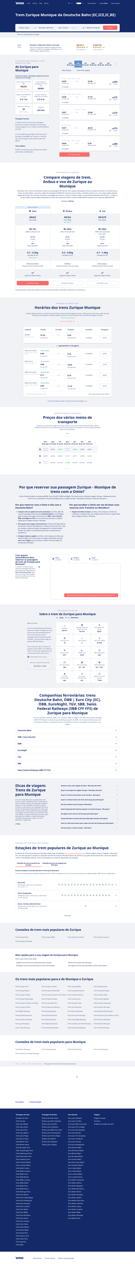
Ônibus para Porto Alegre (51, 1136)
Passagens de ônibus (49, 1115)
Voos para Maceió (74, 1133)
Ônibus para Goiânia (49, 1145)
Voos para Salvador (75, 1118)
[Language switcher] (80, 3)
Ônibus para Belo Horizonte (52, 1130)
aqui (85, 401)
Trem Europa (20, 1121)
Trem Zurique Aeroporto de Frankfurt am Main (57, 995)
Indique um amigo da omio (104, 1124)
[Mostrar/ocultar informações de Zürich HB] (116, 885)
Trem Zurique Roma (100, 987)
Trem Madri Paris (22, 1174)
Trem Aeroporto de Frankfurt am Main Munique (110, 1015)
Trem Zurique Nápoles (101, 999)
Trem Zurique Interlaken (23, 941)
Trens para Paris (22, 1130)
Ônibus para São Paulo (50, 1118)
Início (17, 1064)
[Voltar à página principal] (21, 3)
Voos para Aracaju (74, 1142)
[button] (63, 27)
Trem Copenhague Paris (24, 1150)
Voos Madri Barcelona (76, 1189)
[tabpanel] (85, 581)
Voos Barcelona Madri (76, 1150)
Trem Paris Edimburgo (24, 1201)
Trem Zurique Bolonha (49, 1003)
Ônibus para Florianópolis (51, 1133)
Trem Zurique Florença (49, 999)
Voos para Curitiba (74, 1121)
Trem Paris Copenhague (24, 1198)
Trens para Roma (22, 1127)
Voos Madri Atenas (75, 1183)
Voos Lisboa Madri (74, 1168)
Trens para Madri (22, 1124)
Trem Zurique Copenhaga (24, 999)
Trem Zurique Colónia (22, 1007)
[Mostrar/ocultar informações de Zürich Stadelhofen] (116, 895)
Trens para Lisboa (22, 1139)
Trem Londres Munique (102, 1007)
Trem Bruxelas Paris (23, 1148)
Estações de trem (22, 1118)
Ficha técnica (37, 1258)
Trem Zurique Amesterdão (50, 991)
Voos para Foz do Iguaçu (77, 1136)
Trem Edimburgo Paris (24, 1153)
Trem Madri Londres (23, 1171)
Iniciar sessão (115, 3)
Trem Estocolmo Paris (24, 1156)
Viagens (97, 1115)
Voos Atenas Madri (75, 1148)
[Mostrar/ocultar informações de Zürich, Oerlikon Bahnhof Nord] (116, 906)
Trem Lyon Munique (22, 1024)
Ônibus (35, 3)
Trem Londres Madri (23, 1165)
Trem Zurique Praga (74, 1003)
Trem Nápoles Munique (49, 1024)
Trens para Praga (22, 1136)
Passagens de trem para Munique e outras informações (35, 966)
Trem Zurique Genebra (75, 995)
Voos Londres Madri (75, 1174)
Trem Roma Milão (22, 1230)
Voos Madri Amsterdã (76, 1180)
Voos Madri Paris (74, 1218)
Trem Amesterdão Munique (103, 1011)
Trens (28, 3)
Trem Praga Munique (22, 1028)
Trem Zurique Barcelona (76, 991)
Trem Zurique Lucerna (101, 937)
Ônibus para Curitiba (49, 1124)
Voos (40, 3)
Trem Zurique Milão (48, 937)
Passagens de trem (23, 1115)
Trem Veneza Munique (49, 1015)
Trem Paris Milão (22, 1212)
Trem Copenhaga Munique (77, 1020)
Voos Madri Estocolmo (76, 1201)
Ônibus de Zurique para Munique (79, 963)
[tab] (66, 70)
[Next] (116, 64)
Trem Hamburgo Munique (77, 1028)
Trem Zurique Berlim (22, 991)
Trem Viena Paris (22, 1239)
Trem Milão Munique (22, 1011)
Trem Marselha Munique (49, 1028)
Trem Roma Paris (22, 1233)
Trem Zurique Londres (49, 987)
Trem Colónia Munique (101, 1028)
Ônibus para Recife (49, 1139)
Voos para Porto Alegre (76, 1127)
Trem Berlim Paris (22, 1142)
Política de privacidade (66, 1258)
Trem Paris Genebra (23, 1203)
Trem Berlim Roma (22, 1145)
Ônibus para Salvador (49, 1142)
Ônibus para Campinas (50, 1127)
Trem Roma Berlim (22, 1227)
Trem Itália (19, 1245)
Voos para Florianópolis (76, 1130)
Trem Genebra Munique (23, 1020)
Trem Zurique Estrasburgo (50, 1007)
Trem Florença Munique (102, 1020)
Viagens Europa (99, 1118)
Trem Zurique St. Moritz (76, 937)
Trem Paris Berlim (22, 1195)
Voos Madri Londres (75, 1209)
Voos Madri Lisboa (74, 1206)
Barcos (46, 3)
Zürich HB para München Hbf (75, 853)
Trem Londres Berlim (23, 1162)
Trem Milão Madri (22, 1183)
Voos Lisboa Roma (74, 1171)
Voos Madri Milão (74, 1212)
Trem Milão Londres (23, 1180)
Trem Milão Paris (22, 1186)
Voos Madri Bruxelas (75, 1195)
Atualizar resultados (66, 321)
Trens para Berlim (22, 1133)
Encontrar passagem (23, 89)
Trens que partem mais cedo (36, 394)
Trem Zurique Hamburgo (102, 1003)
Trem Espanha (21, 1242)
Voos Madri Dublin (74, 1198)
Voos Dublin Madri (74, 1159)
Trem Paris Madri (22, 1209)
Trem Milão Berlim (22, 1177)
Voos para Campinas (75, 1139)
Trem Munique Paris (23, 1192)
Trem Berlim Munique (75, 1011)
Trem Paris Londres (23, 1206)
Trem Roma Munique (48, 1011)
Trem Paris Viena (22, 1224)
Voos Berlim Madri (74, 1153)
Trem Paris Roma (22, 1218)
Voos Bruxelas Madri (75, 1156)
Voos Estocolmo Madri (76, 1162)
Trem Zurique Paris (22, 937)
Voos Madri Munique (75, 1215)
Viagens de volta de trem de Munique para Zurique (33, 963)
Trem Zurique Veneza (22, 995)
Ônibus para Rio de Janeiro (51, 1121)
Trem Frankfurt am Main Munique (79, 1024)
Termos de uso (50, 1258)
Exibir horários (23, 112)
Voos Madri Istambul (75, 1203)
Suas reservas (92, 3)
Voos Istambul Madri (75, 1165)
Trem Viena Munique (48, 1020)
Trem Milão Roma (22, 1189)
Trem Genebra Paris (23, 1159)
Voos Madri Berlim (74, 1192)
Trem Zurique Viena (100, 995)
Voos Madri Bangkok (75, 1186)
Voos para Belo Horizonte (77, 1124)
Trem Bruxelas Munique (23, 1015)
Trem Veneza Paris (22, 1236)
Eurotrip (97, 1121)
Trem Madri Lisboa (22, 1168)
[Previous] (39, 442)
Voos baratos (73, 1115)
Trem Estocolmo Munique (76, 1015)
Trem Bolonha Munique (102, 1024)
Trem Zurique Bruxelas (101, 991)
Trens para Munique (35, 1064)
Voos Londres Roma (75, 1177)
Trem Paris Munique (75, 1007)
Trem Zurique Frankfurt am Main (26, 1003)
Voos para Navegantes (76, 1145)
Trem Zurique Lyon (74, 999)
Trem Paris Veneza (22, 1221)
